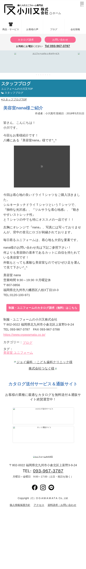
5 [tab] (45, 75)
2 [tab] (38, 75)
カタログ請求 (26, 39)
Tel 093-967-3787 (57, 46)
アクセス (39, 505)
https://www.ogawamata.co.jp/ (24, 334)
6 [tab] (47, 75)
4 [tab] (43, 75)
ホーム (57, 13)
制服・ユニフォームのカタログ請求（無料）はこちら (43, 307)
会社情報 (75, 29)
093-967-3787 (48, 471)
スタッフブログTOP (15, 99)
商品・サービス (10, 29)
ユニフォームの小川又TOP (17, 88)
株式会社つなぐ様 (41, 368)
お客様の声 (32, 29)
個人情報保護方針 (20, 505)
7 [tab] (50, 75)
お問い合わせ (60, 39)
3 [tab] (41, 75)
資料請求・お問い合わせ (62, 505)
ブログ (53, 29)
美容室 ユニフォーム (18, 352)
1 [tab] (36, 75)
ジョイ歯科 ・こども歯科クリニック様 (44, 362)
